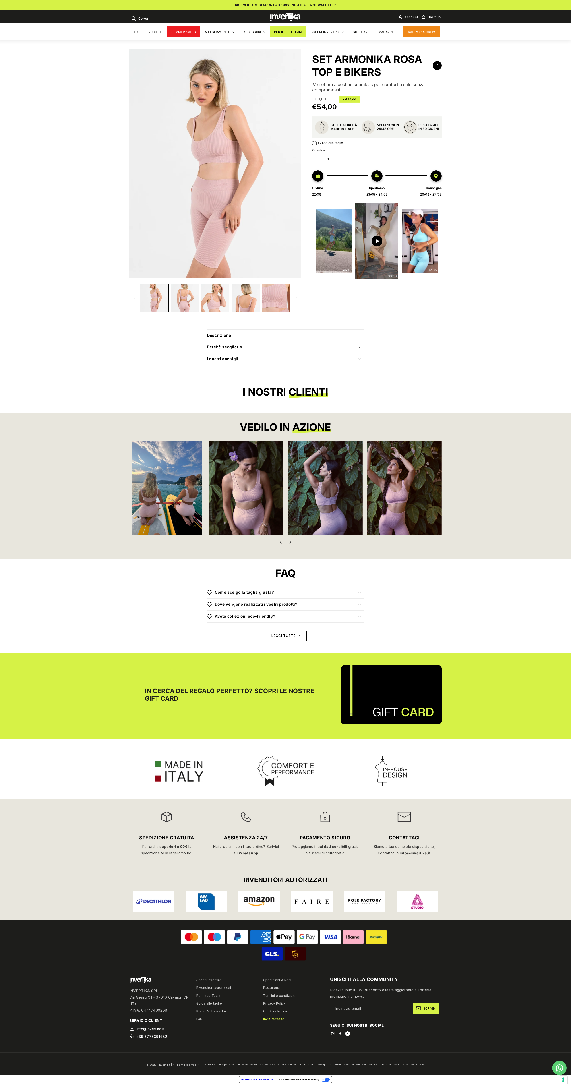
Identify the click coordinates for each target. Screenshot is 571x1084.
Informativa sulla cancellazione (403, 1064)
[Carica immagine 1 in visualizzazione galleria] (154, 298)
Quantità (318, 150)
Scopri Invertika (208, 980)
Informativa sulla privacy (217, 1064)
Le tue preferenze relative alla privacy (298, 1079)
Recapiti (323, 1064)
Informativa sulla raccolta (257, 1079)
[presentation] (280, 543)
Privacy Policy (274, 1003)
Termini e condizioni (279, 995)
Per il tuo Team (208, 995)
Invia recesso (274, 1019)
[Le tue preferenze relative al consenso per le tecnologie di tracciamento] (563, 1080)
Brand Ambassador (211, 1011)
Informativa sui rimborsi (297, 1064)
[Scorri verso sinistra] (134, 298)
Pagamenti (271, 987)
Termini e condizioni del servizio (355, 1064)
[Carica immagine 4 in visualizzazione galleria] (246, 298)
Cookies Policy (275, 1011)
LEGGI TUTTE (284, 636)
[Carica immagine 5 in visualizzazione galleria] (276, 298)
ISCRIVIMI (429, 1008)
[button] (139, 18)
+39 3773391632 (151, 1036)
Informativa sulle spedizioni (257, 1064)
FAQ (199, 1019)
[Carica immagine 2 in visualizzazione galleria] (185, 298)
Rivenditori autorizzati (213, 987)
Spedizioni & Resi (277, 980)
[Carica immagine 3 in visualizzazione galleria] (215, 298)
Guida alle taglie (209, 1003)
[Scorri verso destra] (296, 298)
